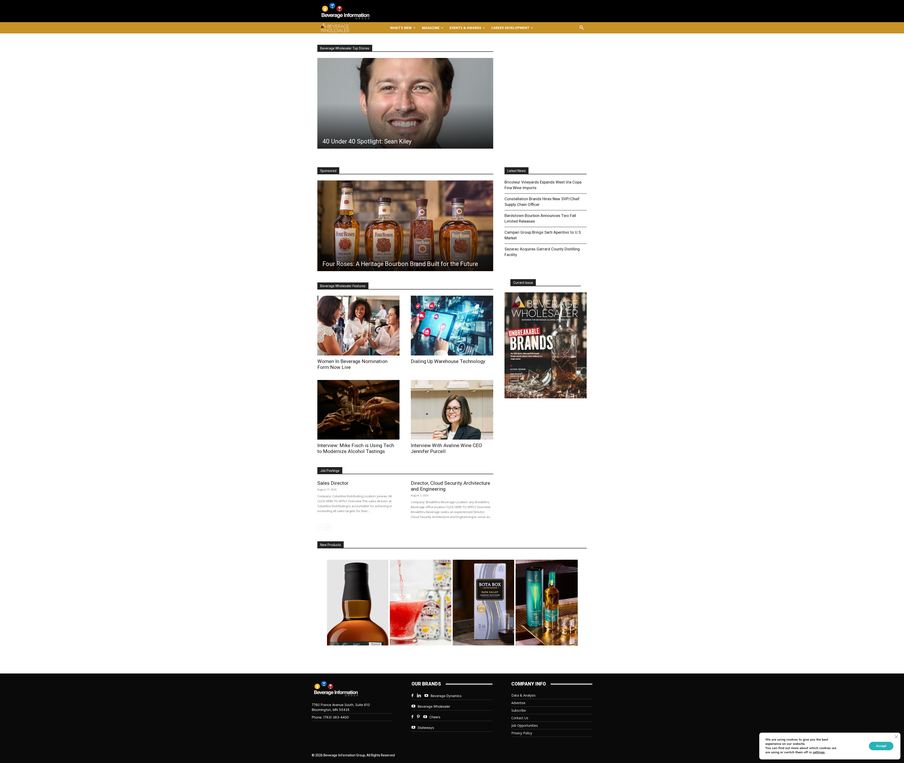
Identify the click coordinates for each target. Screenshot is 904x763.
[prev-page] (320, 527)
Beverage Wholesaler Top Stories (344, 48)
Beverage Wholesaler (434, 706)
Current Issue (523, 283)
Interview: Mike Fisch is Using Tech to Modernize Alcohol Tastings (355, 448)
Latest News (516, 171)
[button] (581, 27)
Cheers (434, 717)
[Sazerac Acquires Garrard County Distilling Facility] (405, 103)
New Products (330, 545)
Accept (881, 746)
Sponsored (328, 171)
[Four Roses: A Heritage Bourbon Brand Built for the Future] (405, 225)
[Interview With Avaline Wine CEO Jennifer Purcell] (452, 410)
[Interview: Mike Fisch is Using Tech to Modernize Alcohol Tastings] (358, 410)
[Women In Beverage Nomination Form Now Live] (358, 325)
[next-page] (328, 527)
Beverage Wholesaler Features (343, 286)
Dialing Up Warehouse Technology (448, 361)
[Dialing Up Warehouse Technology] (452, 325)
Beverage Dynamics (446, 696)
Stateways (426, 728)
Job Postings (329, 471)
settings (819, 752)
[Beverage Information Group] (361, 11)
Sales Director (332, 483)
